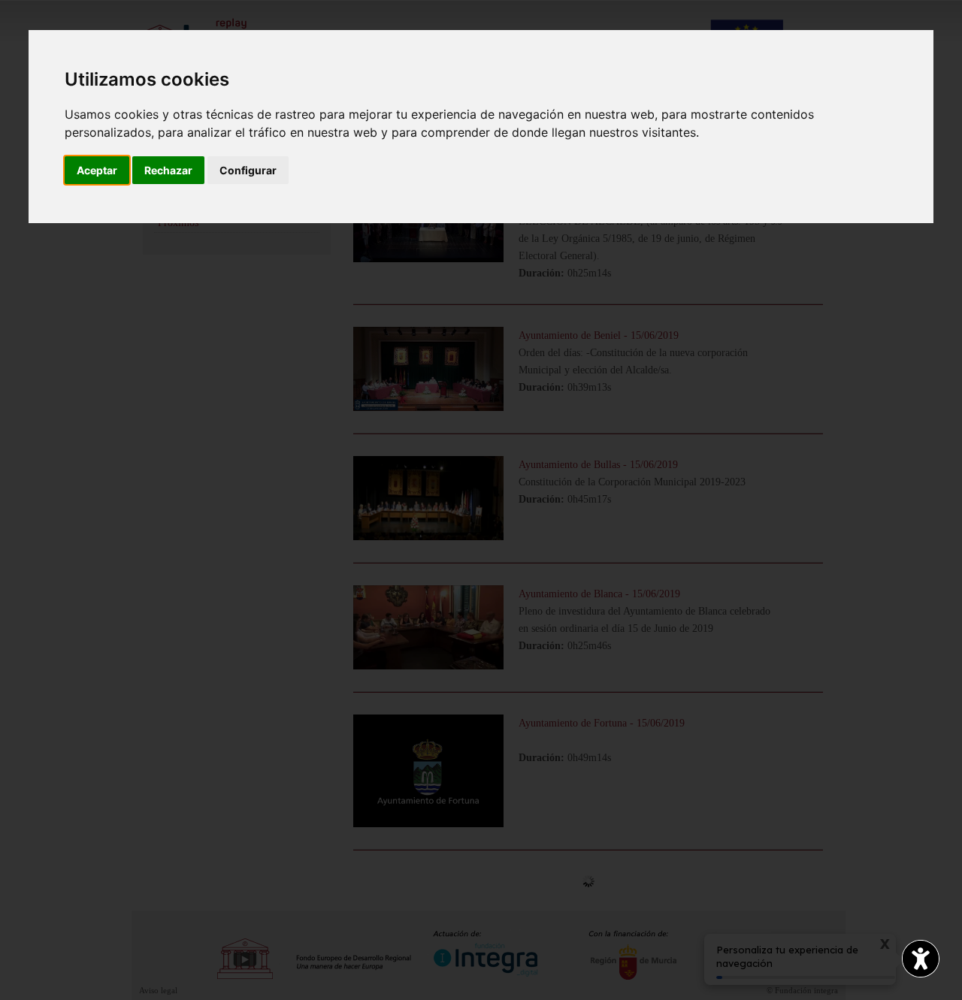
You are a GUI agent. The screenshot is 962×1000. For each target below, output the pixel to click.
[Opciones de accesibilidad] (920, 958)
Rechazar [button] (168, 170)
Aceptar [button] (97, 170)
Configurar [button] (248, 170)
